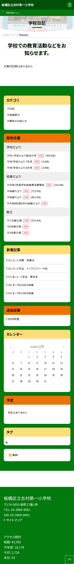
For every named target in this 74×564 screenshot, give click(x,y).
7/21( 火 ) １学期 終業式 (20, 260)
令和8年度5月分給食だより (27, 203)
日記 (12, 108)
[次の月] (63, 346)
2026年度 (13, 319)
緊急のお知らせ (18, 121)
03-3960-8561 (20, 509)
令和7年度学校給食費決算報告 (36, 185)
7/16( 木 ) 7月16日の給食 (20, 285)
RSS (15, 455)
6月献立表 (18, 226)
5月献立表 (18, 232)
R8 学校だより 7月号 (29, 161)
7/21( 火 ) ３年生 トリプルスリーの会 (27, 268)
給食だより (25, 191)
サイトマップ (14, 520)
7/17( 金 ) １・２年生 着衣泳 (22, 276)
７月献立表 (25, 220)
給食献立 (14, 115)
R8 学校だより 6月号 (29, 167)
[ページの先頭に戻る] (69, 560)
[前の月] (10, 346)
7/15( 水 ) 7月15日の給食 (20, 293)
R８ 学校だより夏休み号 (32, 155)
